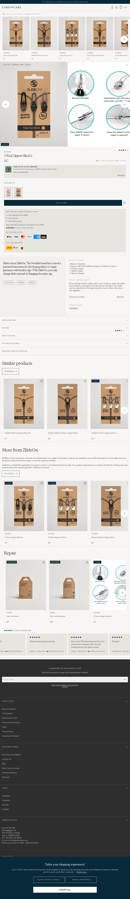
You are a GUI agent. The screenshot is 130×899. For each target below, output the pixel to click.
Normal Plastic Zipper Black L (95, 55)
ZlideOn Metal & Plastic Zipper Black (63, 433)
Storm (9, 612)
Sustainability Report (10, 736)
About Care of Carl (9, 718)
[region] (65, 644)
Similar (17, 363)
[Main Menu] (125, 7)
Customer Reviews (9, 772)
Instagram (6, 796)
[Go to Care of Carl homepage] (11, 7)
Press (4, 727)
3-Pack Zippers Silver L (66, 55)
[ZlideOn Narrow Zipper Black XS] (24, 430)
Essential (9, 282)
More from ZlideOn (20, 450)
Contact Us (6, 759)
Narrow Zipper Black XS (10, 55)
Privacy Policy (7, 731)
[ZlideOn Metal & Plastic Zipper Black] (67, 430)
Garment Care (18, 65)
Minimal (21, 282)
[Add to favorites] (41, 382)
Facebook (6, 800)
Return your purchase (10, 768)
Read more (121, 175)
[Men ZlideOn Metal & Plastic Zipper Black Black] (43, 33)
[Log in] (112, 7)
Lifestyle (6, 65)
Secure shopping (8, 709)
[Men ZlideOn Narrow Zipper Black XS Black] (16, 33)
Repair (27, 65)
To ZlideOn (9, 474)
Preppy (32, 282)
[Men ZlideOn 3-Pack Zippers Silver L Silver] (71, 33)
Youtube (5, 805)
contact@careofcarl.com (18, 840)
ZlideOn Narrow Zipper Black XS (18, 433)
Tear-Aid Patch (13, 616)
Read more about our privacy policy (65, 685)
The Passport (7, 713)
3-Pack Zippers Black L (14, 537)
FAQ (3, 763)
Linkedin (5, 809)
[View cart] (121, 7)
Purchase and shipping (11, 754)
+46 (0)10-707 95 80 (13, 838)
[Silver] (18, 192)
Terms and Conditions (11, 722)
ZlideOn (6, 53)
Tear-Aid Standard (57, 616)
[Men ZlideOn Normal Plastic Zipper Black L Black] (99, 33)
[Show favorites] (116, 7)
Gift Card (6, 777)
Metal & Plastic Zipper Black (39, 55)
